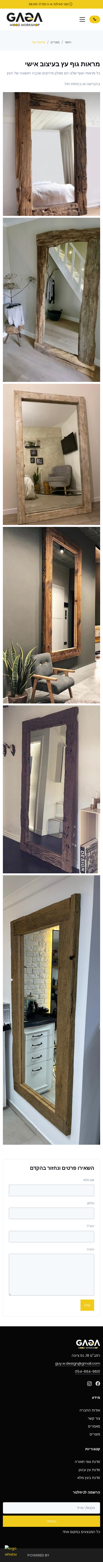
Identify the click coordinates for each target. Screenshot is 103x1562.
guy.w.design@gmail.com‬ (77, 1363)
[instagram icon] (89, 1384)
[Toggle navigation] (82, 19)
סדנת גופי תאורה (87, 1461)
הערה (90, 1249)
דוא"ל (90, 1226)
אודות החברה (90, 1410)
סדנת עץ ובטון (89, 1469)
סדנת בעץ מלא (88, 1477)
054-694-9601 (87, 1371)
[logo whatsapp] (11, 1551)
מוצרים (55, 42)
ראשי (68, 42)
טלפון (90, 1203)
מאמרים (94, 1426)
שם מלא (88, 1180)
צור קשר (94, 1418)
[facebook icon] (98, 1384)
